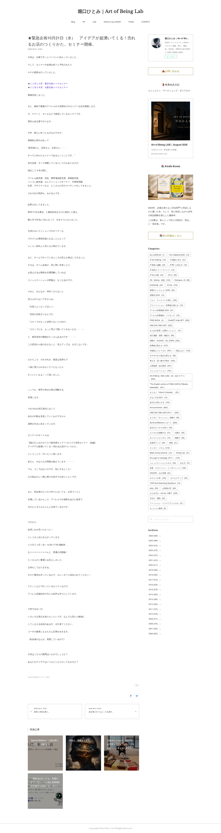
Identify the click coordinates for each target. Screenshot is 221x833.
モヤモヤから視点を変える (163, 355)
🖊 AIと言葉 (156, 275)
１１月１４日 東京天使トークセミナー (49, 83)
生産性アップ (157, 442)
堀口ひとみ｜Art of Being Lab (110, 11)
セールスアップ (178, 478)
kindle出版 (156, 285)
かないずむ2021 (158, 397)
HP (84, 21)
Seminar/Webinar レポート (163, 422)
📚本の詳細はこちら (171, 235)
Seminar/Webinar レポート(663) (39, 677)
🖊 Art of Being (158, 259)
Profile (131, 21)
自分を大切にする (160, 402)
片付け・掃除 (157, 498)
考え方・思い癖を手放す (162, 360)
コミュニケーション (161, 370)
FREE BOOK (157, 320)
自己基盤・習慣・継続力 (162, 335)
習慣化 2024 (157, 295)
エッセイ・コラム (160, 447)
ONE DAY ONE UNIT (161, 325)
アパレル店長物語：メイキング (165, 315)
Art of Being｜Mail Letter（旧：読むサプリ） (168, 377)
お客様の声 (169, 488)
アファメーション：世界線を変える (166, 305)
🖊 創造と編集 (157, 265)
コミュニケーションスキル (163, 463)
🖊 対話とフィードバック (162, 269)
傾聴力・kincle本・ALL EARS (165, 340)
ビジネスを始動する (160, 432)
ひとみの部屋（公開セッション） (165, 330)
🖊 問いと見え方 (178, 265)
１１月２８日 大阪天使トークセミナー (50, 87)
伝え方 (185, 463)
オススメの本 (158, 478)
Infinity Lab (182, 452)
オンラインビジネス (160, 437)
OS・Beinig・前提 (160, 280)
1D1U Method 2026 (179, 254)
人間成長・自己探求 (161, 365)
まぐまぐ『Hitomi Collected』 (164, 392)
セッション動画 (158, 508)
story (154, 488)
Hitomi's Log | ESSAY (112, 21)
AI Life (172, 285)
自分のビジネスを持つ (161, 427)
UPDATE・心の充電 (160, 473)
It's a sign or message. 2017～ (165, 457)
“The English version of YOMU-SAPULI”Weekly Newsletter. (169, 386)
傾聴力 (180, 437)
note (94, 21)
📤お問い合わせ (170, 71)
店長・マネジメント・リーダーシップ (168, 468)
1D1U (172, 275)
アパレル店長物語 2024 (161, 310)
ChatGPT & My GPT (178, 320)
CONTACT (145, 21)
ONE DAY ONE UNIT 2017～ (164, 412)
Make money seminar (161, 452)
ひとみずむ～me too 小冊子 (164, 493)
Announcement (159, 407)
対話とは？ (183, 350)
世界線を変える (159, 345)
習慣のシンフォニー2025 (162, 290)
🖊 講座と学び (178, 259)
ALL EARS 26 (157, 254)
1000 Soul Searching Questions (165, 483)
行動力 (180, 432)
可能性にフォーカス (161, 350)
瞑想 (173, 442)
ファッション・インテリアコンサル (166, 503)
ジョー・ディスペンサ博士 (163, 300)
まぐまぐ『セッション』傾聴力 (165, 417)
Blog (73, 21)
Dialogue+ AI (182, 280)
